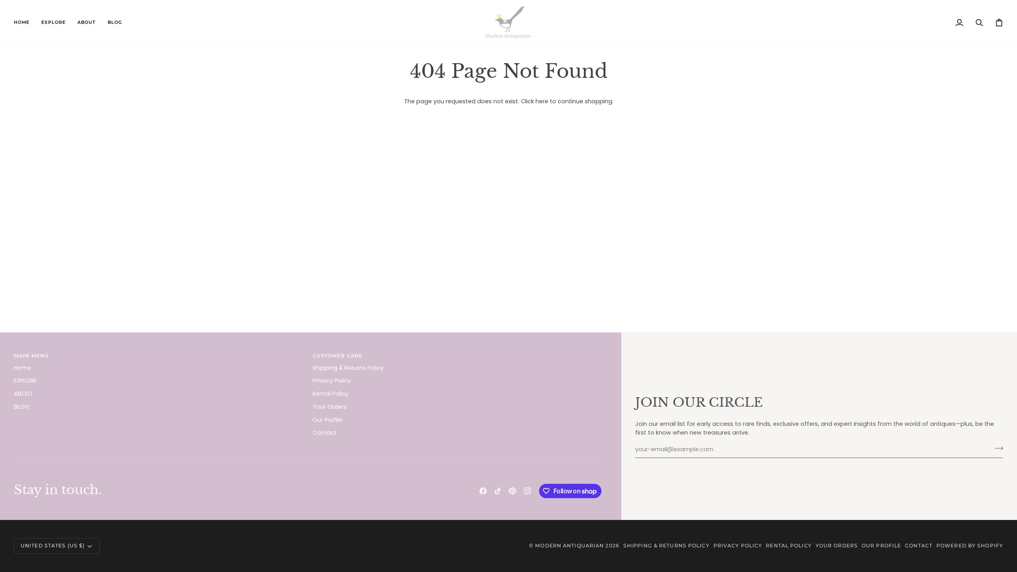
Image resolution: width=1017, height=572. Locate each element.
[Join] (996, 448)
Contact (325, 433)
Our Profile (327, 420)
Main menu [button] (31, 356)
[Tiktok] (498, 491)
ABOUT (23, 394)
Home (22, 368)
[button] (53, 22)
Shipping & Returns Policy (348, 368)
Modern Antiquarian (569, 546)
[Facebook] (483, 491)
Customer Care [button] (337, 356)
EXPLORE (25, 381)
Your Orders (330, 407)
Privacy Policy (332, 381)
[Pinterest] (512, 491)
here (542, 101)
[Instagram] (527, 491)
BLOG (21, 407)
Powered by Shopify (969, 546)
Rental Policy (330, 394)
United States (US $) (53, 546)
